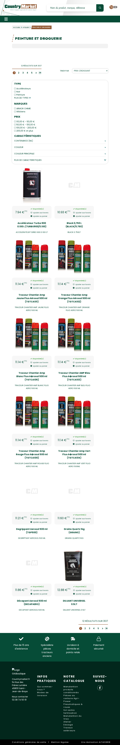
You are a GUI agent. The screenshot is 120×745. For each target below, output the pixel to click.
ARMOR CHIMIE (23, 108)
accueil (16, 27)
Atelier (26, 27)
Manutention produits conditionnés (71, 689)
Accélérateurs (23, 88)
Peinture (20, 94)
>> (40, 73)
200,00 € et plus (24, 130)
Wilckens (20, 111)
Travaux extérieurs (69, 729)
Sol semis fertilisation (70, 711)
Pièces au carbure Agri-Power (72, 698)
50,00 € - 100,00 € (25, 124)
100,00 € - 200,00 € (26, 127)
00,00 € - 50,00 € (25, 121)
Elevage (68, 724)
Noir (18, 91)
